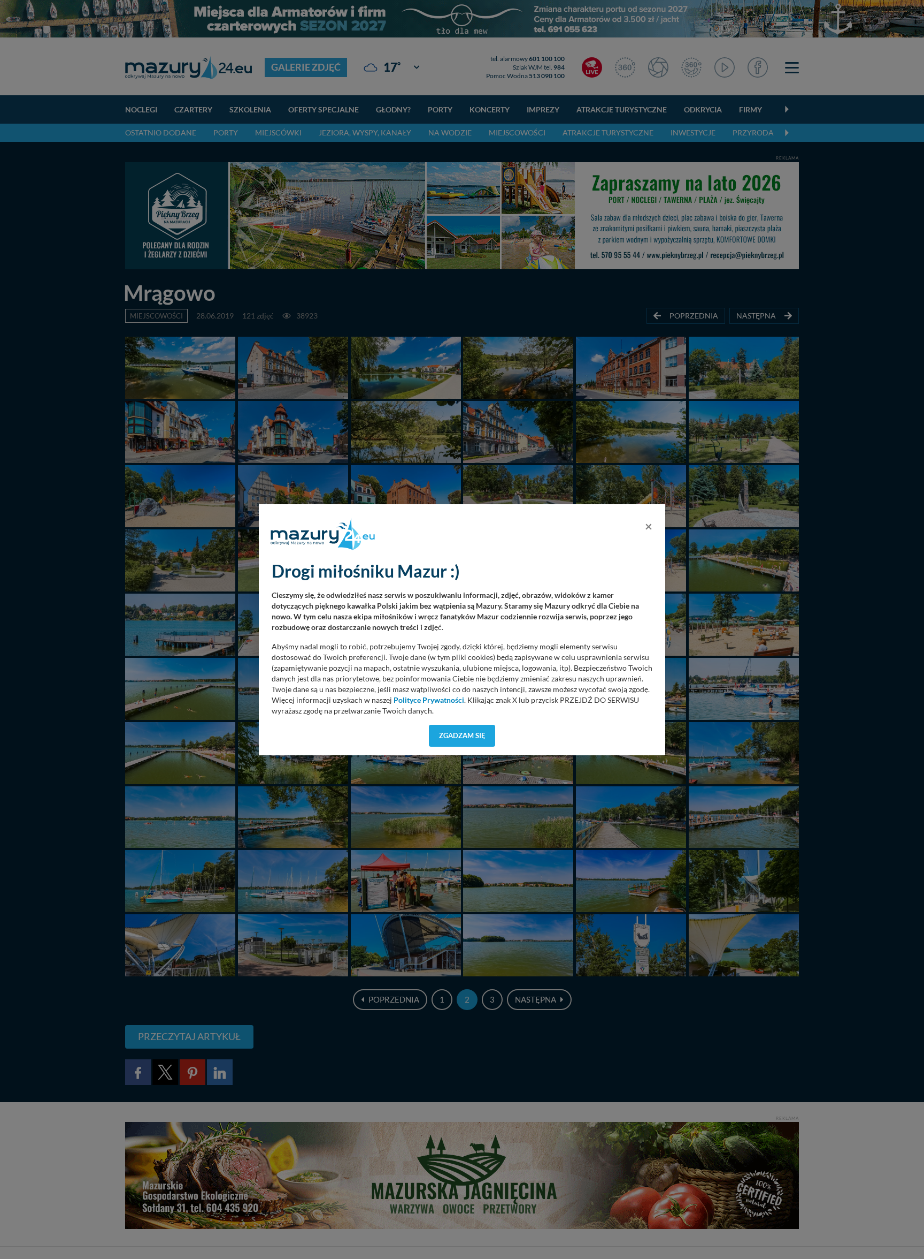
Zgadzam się (462, 735)
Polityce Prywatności (429, 700)
